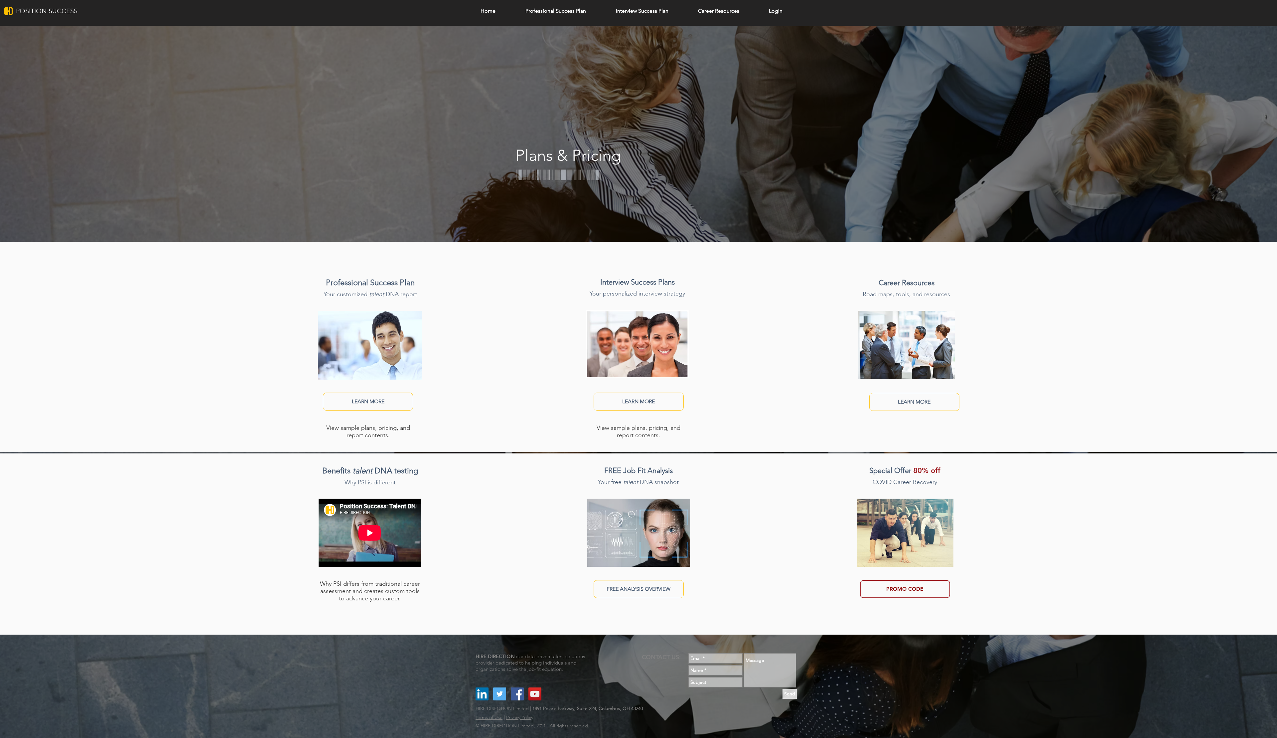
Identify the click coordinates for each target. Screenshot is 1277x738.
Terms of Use (489, 717)
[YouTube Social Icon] (534, 693)
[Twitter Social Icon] (499, 693)
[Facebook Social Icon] (517, 693)
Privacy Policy (519, 717)
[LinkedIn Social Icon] (482, 693)
